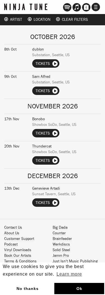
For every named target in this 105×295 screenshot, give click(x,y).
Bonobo (38, 119)
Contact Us (13, 228)
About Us (11, 233)
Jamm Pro (61, 256)
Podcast (11, 244)
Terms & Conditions (20, 261)
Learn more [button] (69, 274)
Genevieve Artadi (46, 188)
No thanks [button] (28, 288)
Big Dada (60, 228)
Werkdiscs (61, 244)
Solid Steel (61, 250)
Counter (59, 233)
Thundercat (42, 146)
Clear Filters (74, 20)
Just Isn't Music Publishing (75, 261)
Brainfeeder (62, 239)
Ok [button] (79, 288)
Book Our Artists (17, 256)
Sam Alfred (41, 77)
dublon (38, 49)
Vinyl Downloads (17, 250)
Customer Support (19, 239)
